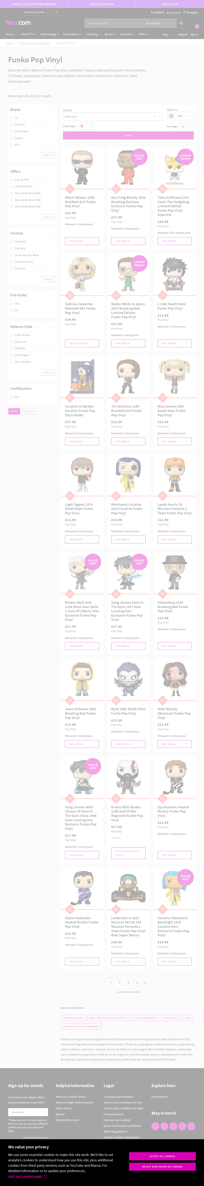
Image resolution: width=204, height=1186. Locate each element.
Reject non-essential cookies (162, 1166)
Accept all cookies (162, 1156)
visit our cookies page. (25, 1176)
